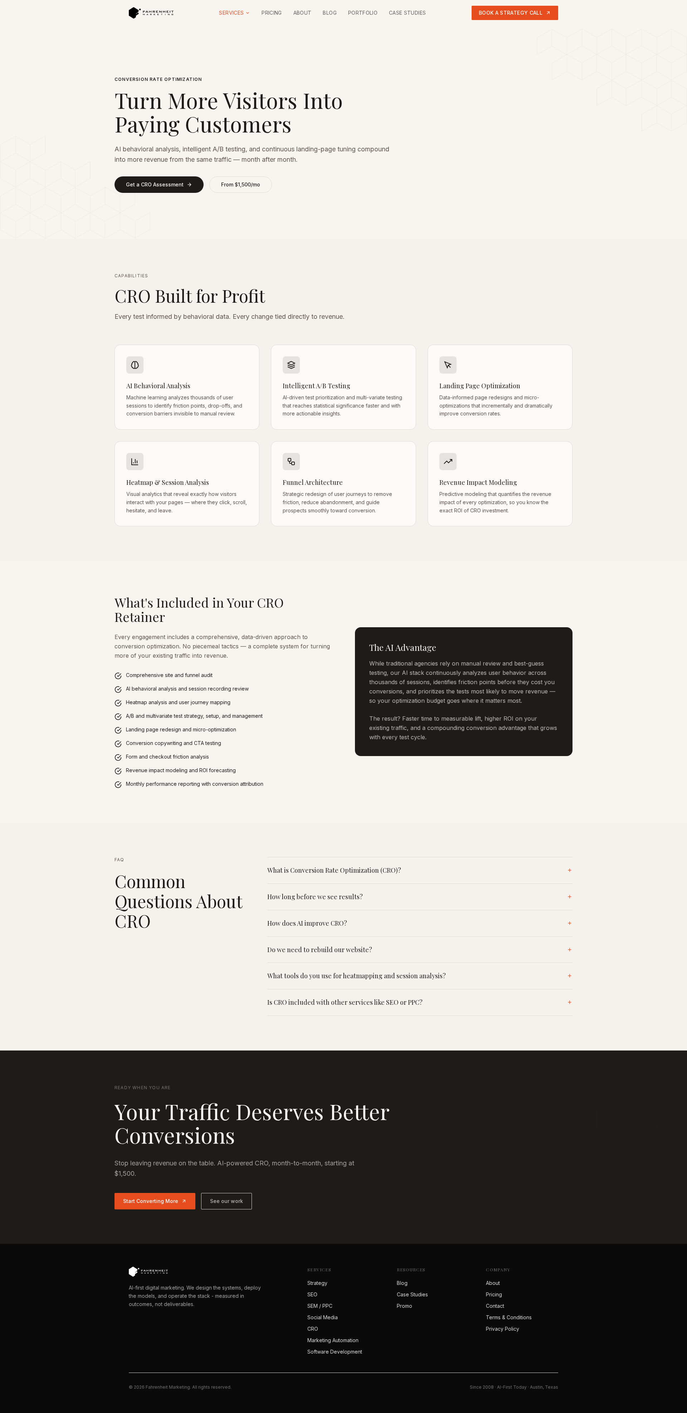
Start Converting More (150, 1201)
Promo (404, 1306)
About (302, 13)
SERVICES (231, 13)
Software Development (334, 1352)
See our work (226, 1201)
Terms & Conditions (509, 1317)
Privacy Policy (502, 1329)
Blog (329, 13)
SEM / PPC (319, 1306)
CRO (312, 1329)
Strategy (317, 1283)
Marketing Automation (333, 1340)
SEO (312, 1294)
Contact (495, 1306)
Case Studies (407, 13)
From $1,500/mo (240, 184)
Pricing (272, 13)
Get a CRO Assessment (155, 184)
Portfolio (362, 13)
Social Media (322, 1317)
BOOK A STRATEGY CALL (510, 13)
